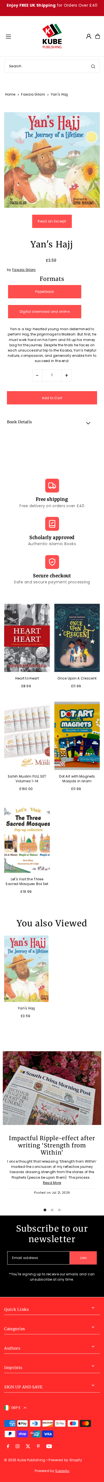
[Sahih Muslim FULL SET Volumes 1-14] (27, 736)
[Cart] (97, 36)
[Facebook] (8, 1446)
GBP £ (16, 1408)
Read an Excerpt (52, 221)
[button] (52, 423)
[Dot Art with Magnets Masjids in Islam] (77, 736)
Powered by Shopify (65, 1460)
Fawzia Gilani (33, 94)
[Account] (88, 36)
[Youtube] (49, 1446)
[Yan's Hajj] (26, 968)
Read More (52, 1183)
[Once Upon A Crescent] (77, 638)
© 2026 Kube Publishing (24, 1460)
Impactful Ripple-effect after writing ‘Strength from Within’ (52, 1145)
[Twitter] (28, 1446)
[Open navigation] (21, 36)
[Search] (93, 66)
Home (10, 94)
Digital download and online (45, 311)
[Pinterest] (38, 1446)
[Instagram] (17, 1446)
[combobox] (52, 66)
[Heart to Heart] (27, 638)
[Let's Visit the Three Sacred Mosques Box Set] (27, 838)
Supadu (62, 1471)
